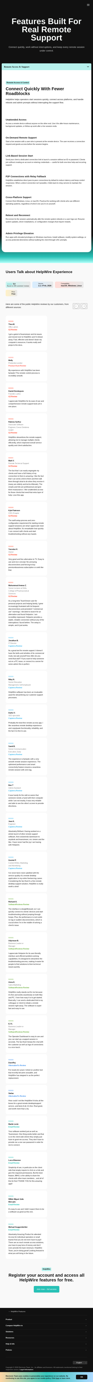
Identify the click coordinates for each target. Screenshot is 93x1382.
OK (81, 1377)
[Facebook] (10, 1363)
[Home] (6, 1312)
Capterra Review (15, 646)
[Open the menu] (88, 5)
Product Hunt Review (17, 366)
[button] (46, 1319)
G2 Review (12, 330)
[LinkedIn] (19, 1363)
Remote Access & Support (16, 66)
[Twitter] (6, 1363)
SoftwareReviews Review (18, 904)
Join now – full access (46, 1289)
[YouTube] (14, 1363)
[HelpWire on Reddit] (28, 1363)
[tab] (46, 66)
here (57, 1378)
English (79, 1363)
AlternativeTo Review (17, 1065)
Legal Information (26, 1369)
